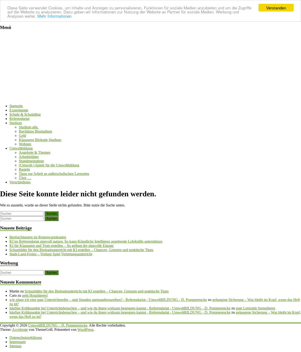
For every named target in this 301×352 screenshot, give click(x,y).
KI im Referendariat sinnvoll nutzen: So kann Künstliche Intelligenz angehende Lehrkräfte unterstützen (85, 241)
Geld (22, 136)
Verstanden (276, 8)
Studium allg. (29, 127)
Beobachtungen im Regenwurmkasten (37, 237)
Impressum (17, 342)
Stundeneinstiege (31, 161)
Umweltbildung (21, 148)
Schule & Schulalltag (25, 114)
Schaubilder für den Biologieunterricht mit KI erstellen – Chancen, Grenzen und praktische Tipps (81, 250)
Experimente (18, 110)
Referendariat (19, 119)
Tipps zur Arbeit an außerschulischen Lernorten (54, 174)
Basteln (24, 169)
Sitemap (15, 346)
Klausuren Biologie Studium (40, 140)
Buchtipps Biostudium (35, 131)
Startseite (16, 106)
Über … (25, 178)
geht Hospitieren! (35, 295)
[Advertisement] (150, 67)
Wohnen (25, 144)
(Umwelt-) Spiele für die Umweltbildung (49, 165)
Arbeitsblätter (29, 157)
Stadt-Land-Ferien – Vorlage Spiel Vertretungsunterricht (50, 254)
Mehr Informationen (54, 16)
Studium (15, 123)
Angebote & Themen (34, 152)
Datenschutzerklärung (25, 338)
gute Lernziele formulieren (255, 308)
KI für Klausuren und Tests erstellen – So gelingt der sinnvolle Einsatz (61, 246)
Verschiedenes (20, 182)
